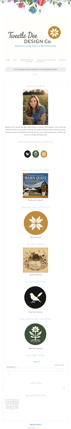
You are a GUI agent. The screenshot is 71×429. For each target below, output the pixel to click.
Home (8, 60)
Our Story (39, 61)
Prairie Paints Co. (27, 60)
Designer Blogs (39, 427)
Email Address (11, 367)
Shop (15, 60)
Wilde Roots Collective (47, 60)
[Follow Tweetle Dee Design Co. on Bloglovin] (35, 425)
